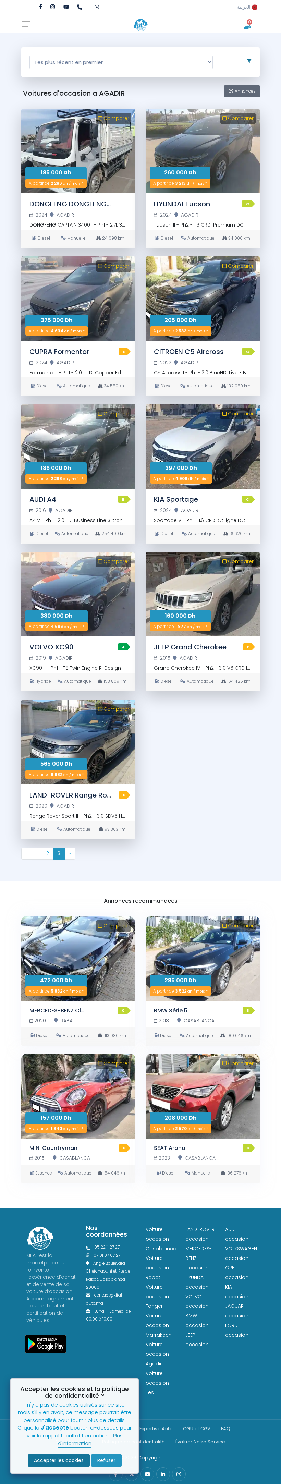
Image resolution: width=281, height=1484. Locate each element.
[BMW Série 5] (203, 958)
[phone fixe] (81, 6)
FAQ (225, 1428)
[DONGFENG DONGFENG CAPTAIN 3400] (78, 151)
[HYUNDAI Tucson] (203, 151)
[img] (52, 6)
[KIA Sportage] (203, 446)
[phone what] (99, 6)
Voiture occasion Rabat (157, 1268)
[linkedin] (163, 1474)
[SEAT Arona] (203, 1096)
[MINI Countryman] (78, 1096)
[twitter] (131, 1474)
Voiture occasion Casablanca (161, 1239)
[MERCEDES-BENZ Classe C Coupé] (78, 958)
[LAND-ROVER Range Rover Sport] (78, 742)
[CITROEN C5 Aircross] (203, 298)
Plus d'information (90, 1439)
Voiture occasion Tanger (157, 1297)
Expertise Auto (156, 1428)
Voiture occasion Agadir (157, 1354)
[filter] (249, 60)
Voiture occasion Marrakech (159, 1325)
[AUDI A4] (78, 446)
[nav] (28, 23)
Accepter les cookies (59, 1460)
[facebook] (40, 6)
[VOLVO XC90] (78, 594)
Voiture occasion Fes (157, 1383)
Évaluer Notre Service (200, 1441)
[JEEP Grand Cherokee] (203, 594)
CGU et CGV (197, 1428)
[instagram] (52, 6)
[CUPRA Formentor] (78, 298)
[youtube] (66, 6)
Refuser (106, 1460)
